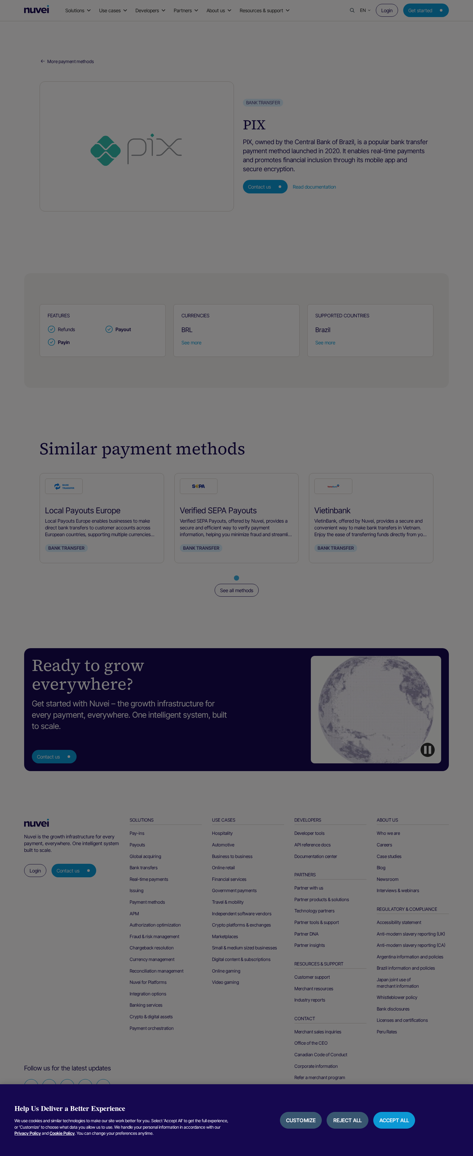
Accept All (394, 1120)
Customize (301, 1120)
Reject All (347, 1120)
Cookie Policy (62, 1133)
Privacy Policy (27, 1133)
